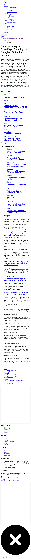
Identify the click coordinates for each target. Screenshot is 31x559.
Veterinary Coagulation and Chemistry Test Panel (15, 139)
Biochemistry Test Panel (14, 112)
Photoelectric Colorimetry (10, 376)
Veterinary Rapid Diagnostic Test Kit (15, 191)
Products (6, 13)
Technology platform (12, 22)
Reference (9, 30)
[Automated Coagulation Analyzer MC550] (9, 208)
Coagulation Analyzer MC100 (16, 178)
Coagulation (10, 15)
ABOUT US (7, 438)
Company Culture (11, 9)
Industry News (10, 26)
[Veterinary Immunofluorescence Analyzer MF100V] (7, 129)
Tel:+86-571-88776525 (9, 465)
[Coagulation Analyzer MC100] (9, 175)
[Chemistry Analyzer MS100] (6, 94)
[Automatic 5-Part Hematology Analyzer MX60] (9, 155)
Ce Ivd (5, 369)
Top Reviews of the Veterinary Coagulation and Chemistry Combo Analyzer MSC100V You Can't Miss (15, 278)
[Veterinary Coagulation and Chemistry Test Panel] (10, 136)
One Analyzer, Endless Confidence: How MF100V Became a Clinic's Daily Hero (17, 220)
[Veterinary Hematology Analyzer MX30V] (6, 123)
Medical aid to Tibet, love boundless (15, 249)
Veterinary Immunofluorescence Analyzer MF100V (12, 133)
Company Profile (11, 7)
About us (6, 6)
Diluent (6, 379)
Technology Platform (9, 20)
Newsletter (9, 29)
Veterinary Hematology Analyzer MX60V (16, 172)
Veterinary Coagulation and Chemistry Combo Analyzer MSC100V (16, 165)
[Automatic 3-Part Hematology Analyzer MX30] (6, 103)
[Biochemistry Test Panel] (6, 110)
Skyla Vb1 (6, 373)
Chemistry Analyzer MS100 (15, 97)
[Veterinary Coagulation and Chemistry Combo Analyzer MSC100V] (10, 162)
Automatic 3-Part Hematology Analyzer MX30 (15, 106)
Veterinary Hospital (9, 377)
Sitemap (3, 480)
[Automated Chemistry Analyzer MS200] (9, 149)
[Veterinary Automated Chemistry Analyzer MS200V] (7, 116)
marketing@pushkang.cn (10, 467)
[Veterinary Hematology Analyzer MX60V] (10, 169)
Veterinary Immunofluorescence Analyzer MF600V (15, 198)
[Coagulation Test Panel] (9, 182)
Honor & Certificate (12, 12)
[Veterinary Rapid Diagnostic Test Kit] (9, 188)
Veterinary (9, 17)
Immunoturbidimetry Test (10, 370)
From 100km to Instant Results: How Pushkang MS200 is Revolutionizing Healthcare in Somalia (16, 263)
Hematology (10, 19)
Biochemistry (10, 16)
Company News (11, 25)
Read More (6, 100)
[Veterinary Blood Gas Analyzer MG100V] (10, 202)
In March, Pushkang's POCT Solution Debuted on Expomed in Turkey (16, 293)
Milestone (9, 10)
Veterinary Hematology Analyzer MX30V (13, 126)
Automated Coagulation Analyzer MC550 (16, 211)
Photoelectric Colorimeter (10, 374)
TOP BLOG (9, 480)
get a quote (3, 35)
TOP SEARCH (17, 480)
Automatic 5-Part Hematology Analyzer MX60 (16, 159)
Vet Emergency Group (9, 383)
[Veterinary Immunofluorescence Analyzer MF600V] (10, 195)
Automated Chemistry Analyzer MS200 (16, 152)
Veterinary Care (8, 372)
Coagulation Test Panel (16, 184)
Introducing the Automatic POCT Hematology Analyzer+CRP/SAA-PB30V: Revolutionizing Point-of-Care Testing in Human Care (16, 234)
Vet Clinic (6, 382)
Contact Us (6, 32)
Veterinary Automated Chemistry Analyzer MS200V (13, 120)
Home (5, 4)
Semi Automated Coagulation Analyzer (13, 380)
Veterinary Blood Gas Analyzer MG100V (16, 204)
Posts (8, 28)
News (5, 23)
